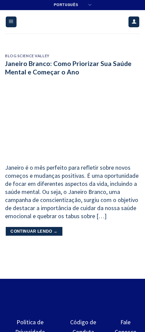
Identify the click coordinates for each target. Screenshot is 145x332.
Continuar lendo (33, 231)
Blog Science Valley (27, 56)
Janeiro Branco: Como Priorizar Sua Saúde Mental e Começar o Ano (68, 68)
